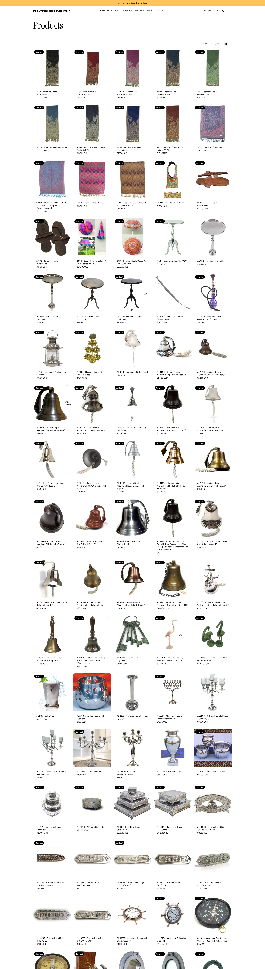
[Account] (223, 11)
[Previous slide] (77, 68)
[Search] (217, 11)
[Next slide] (107, 68)
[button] (218, 44)
